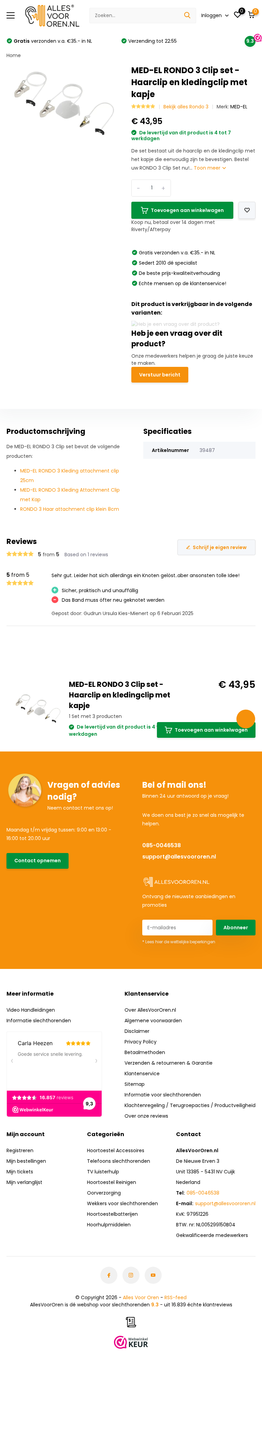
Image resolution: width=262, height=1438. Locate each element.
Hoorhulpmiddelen (109, 1224)
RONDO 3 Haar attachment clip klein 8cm (69, 509)
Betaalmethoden (145, 1052)
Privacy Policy (141, 1041)
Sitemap (135, 1084)
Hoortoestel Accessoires (115, 1150)
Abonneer (235, 927)
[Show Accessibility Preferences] (245, 719)
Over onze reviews (146, 1116)
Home (13, 55)
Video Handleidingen (30, 1010)
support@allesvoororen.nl (179, 857)
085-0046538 (161, 845)
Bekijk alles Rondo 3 (185, 106)
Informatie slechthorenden (38, 1020)
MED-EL (238, 106)
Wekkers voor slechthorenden (122, 1203)
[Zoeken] (187, 15)
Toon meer (208, 167)
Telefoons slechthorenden (118, 1161)
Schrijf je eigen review (220, 547)
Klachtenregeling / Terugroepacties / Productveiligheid (190, 1105)
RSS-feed (175, 1297)
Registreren (19, 1150)
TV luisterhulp (103, 1171)
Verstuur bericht (159, 374)
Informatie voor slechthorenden (163, 1094)
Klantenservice (142, 1073)
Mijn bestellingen (26, 1161)
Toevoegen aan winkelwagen (187, 210)
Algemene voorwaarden (153, 1020)
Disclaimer (137, 1031)
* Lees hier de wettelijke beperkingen (178, 942)
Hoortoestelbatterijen (112, 1214)
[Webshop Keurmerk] (131, 1342)
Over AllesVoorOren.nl (150, 1010)
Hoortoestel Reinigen (111, 1182)
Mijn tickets (19, 1171)
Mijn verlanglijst (24, 1182)
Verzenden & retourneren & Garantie (169, 1063)
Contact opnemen (37, 860)
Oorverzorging (104, 1192)
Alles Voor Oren (141, 1297)
